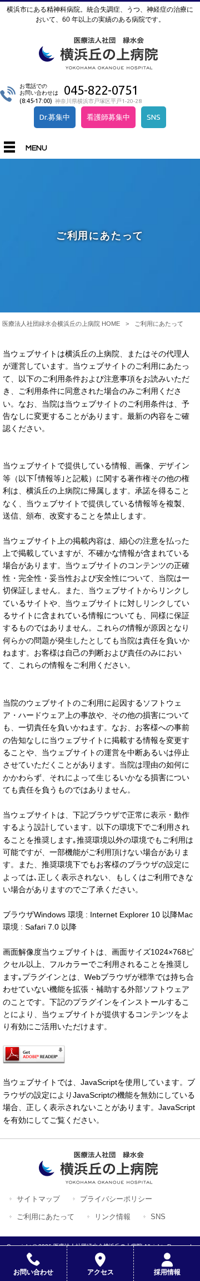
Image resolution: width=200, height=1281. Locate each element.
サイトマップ (38, 1199)
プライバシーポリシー (116, 1199)
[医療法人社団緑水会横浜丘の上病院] (100, 65)
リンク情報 (112, 1216)
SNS (154, 117)
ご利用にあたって (45, 1216)
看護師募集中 (108, 117)
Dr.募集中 (54, 117)
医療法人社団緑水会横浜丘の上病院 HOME (61, 323)
